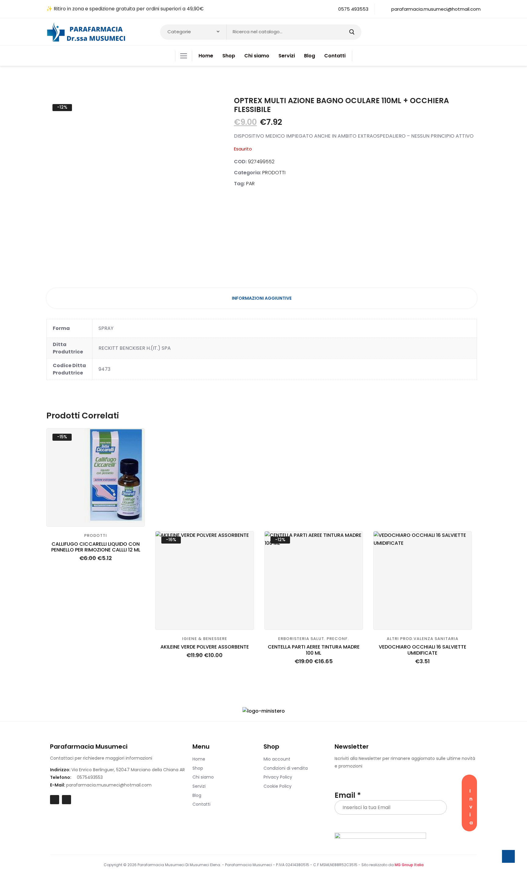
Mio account (277, 759)
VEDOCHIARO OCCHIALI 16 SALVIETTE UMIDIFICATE (422, 650)
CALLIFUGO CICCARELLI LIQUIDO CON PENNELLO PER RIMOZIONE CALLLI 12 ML (95, 547)
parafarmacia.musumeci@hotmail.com (109, 785)
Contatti (201, 804)
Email (348, 795)
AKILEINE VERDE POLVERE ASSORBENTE (204, 647)
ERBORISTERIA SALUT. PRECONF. (313, 639)
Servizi (199, 786)
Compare (135, 438)
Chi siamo (203, 777)
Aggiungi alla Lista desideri (135, 468)
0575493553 (90, 777)
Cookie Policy (278, 786)
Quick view (135, 453)
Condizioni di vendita (286, 768)
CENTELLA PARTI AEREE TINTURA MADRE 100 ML (314, 650)
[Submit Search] (351, 32)
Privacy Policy (278, 777)
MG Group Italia (409, 864)
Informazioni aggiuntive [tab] (262, 298)
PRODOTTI (273, 172)
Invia (471, 806)
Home (198, 759)
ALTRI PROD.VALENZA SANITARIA (422, 639)
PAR (250, 183)
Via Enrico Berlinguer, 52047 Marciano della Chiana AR (128, 770)
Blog (196, 795)
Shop (197, 768)
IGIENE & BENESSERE (204, 639)
